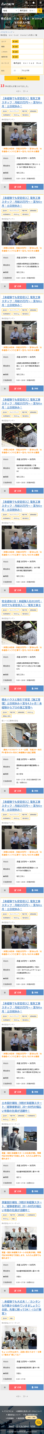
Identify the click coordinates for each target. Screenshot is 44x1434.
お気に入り (33, 5)
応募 (19, 186)
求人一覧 (26, 5)
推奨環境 (21, 1418)
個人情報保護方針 (31, 1414)
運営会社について (14, 1414)
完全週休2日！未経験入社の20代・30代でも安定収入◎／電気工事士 (22, 603)
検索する (23, 78)
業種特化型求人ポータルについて (29, 1411)
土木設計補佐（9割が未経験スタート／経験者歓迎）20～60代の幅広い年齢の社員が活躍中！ (22, 1106)
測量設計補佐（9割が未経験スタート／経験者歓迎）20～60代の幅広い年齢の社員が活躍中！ (22, 1206)
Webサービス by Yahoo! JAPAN (22, 1426)
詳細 (36, 186)
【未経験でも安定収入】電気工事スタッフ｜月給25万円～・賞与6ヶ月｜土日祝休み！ (22, 102)
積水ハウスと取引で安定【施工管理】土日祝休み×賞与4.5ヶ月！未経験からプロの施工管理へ (22, 703)
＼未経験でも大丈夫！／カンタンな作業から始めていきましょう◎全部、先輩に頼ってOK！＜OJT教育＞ (21, 1307)
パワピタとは (8, 1411)
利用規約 (10, 1418)
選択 (16, 41)
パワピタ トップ (6, 32)
